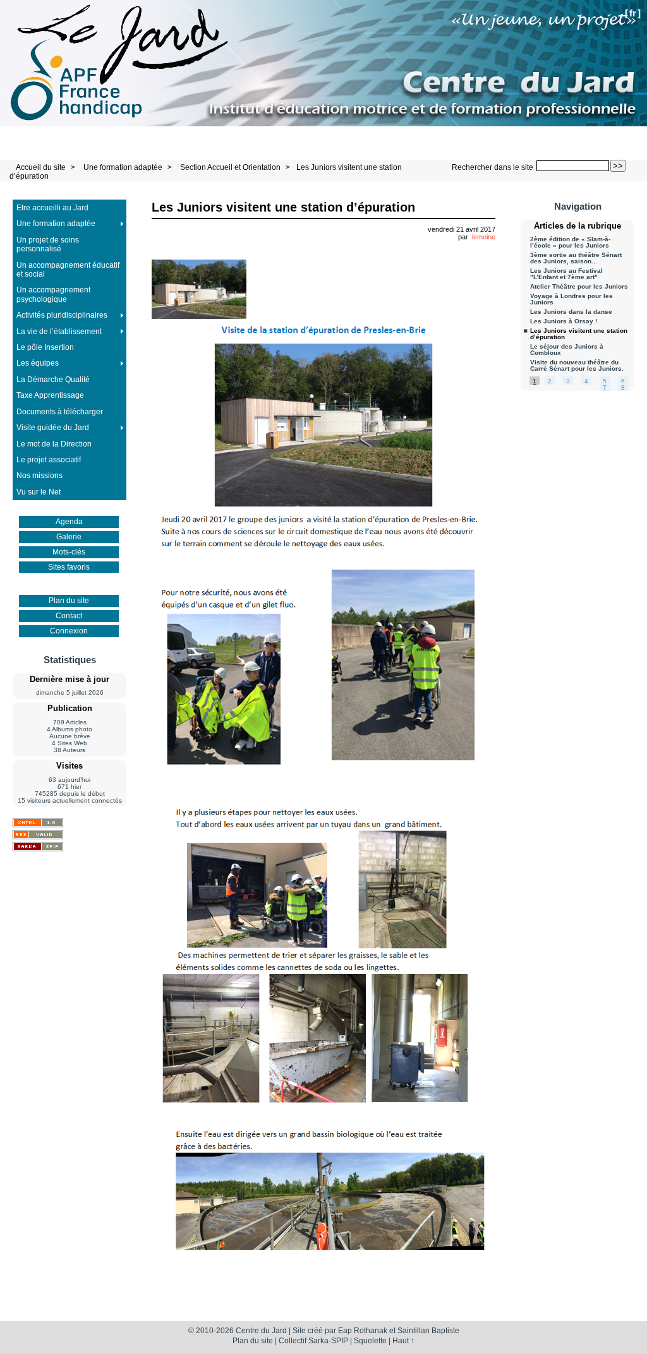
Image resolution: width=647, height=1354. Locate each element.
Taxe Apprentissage (50, 395)
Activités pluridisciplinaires (61, 315)
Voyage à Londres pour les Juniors (571, 299)
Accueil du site (41, 167)
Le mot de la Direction (54, 444)
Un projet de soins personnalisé (47, 244)
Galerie (69, 536)
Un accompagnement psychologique (53, 294)
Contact (69, 615)
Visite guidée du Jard (52, 427)
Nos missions (39, 475)
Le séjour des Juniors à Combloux (566, 350)
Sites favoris (69, 567)
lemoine (483, 237)
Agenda (69, 521)
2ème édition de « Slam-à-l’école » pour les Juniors (570, 242)
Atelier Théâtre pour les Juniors (579, 287)
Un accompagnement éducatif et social (67, 270)
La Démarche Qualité (53, 379)
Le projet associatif (48, 459)
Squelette (370, 1340)
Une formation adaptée (122, 167)
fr (632, 13)
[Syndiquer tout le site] (38, 834)
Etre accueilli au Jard (52, 207)
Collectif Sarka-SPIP (313, 1340)
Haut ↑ (403, 1340)
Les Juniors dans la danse (571, 312)
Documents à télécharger (59, 411)
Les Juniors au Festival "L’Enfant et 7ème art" (566, 274)
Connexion (69, 630)
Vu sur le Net (38, 492)
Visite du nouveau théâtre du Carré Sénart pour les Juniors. (577, 365)
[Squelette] (38, 846)
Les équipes (37, 363)
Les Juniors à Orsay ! (563, 321)
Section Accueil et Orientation (230, 167)
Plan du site (69, 600)
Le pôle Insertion (45, 347)
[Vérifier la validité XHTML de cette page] (38, 822)
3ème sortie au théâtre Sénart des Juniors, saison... (576, 258)
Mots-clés (68, 552)
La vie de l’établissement (59, 331)
